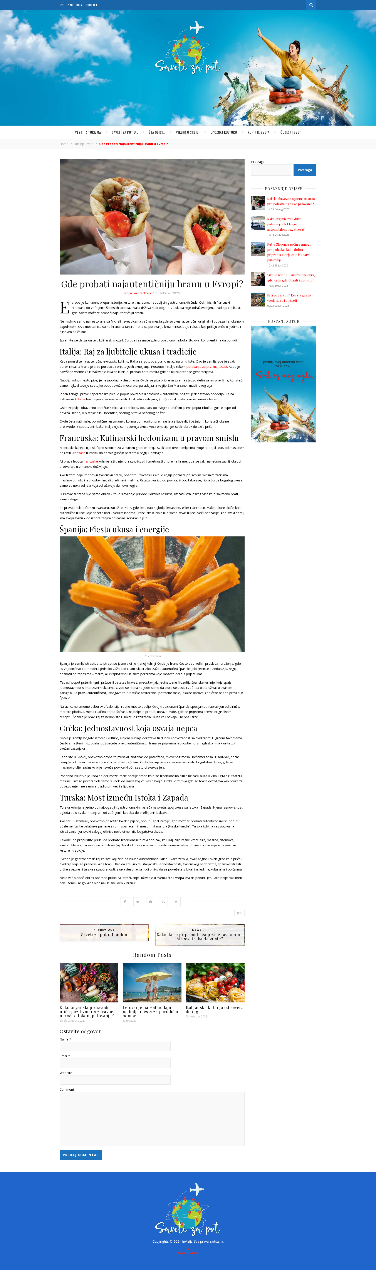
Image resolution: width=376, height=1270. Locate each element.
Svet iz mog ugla (71, 5)
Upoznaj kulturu (223, 132)
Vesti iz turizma (88, 132)
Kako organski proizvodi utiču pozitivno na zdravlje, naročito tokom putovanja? (87, 1011)
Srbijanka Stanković (138, 293)
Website (66, 1072)
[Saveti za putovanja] (188, 48)
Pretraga (258, 161)
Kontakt (91, 5)
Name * (65, 1039)
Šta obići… (157, 132)
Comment (67, 1089)
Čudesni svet (290, 132)
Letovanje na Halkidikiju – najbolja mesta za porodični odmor (150, 1011)
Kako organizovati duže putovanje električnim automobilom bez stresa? (286, 224)
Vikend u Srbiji (188, 132)
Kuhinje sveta (259, 132)
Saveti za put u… (125, 132)
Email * (65, 1056)
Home (64, 144)
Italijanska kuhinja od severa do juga (215, 1009)
